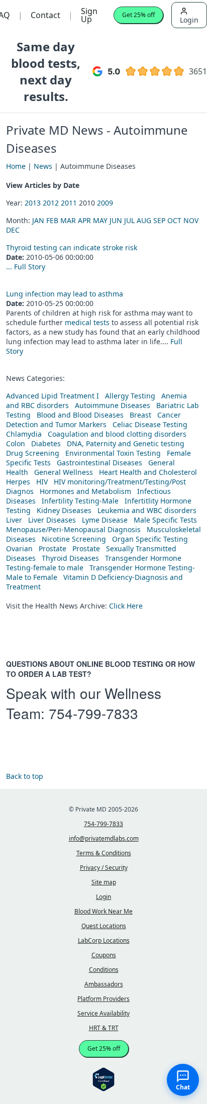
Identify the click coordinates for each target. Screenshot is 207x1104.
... (10, 266)
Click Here (126, 606)
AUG (144, 220)
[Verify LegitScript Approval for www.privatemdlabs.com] (103, 1078)
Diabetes (46, 443)
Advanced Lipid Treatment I (52, 395)
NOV (190, 220)
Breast (140, 415)
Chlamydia (24, 434)
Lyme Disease (105, 520)
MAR (68, 220)
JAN (38, 220)
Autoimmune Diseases (112, 405)
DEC (13, 230)
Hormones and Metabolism (85, 491)
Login (189, 20)
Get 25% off (138, 15)
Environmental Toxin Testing (113, 453)
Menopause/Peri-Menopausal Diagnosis (73, 529)
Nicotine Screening (74, 539)
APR (84, 220)
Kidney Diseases (64, 510)
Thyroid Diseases (70, 558)
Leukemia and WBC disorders (146, 510)
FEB (52, 220)
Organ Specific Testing (150, 539)
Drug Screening (32, 453)
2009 (105, 203)
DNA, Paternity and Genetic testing (125, 443)
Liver (14, 520)
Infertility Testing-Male (80, 501)
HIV (42, 481)
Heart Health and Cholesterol (148, 472)
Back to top (24, 776)
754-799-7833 (93, 713)
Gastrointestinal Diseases (99, 462)
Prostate (52, 548)
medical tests (88, 322)
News (43, 166)
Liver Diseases (52, 520)
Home (16, 166)
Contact (45, 15)
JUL (129, 220)
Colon (15, 443)
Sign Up (89, 15)
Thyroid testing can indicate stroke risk (71, 247)
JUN (116, 220)
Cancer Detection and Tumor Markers (93, 419)
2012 (51, 203)
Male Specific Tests (165, 520)
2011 (69, 203)
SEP (159, 220)
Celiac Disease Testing (150, 424)
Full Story (29, 266)
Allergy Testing (130, 395)
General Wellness (63, 472)
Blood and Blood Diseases (80, 415)
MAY (100, 220)
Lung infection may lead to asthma (64, 293)
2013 (33, 203)
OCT (174, 220)
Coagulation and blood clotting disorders (117, 434)
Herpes (18, 481)
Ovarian (19, 548)
